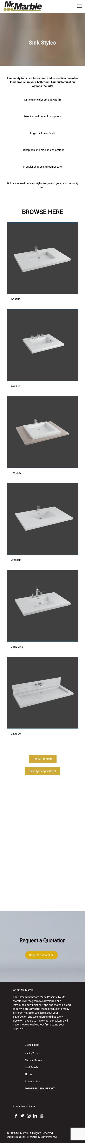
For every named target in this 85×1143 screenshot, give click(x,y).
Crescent (16, 559)
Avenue (15, 386)
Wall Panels (31, 1067)
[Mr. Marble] (23, 6)
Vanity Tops (32, 1053)
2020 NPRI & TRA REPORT (40, 1088)
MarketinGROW (49, 1137)
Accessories (32, 1081)
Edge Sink (17, 646)
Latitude (16, 733)
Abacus (15, 298)
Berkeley (16, 472)
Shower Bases (33, 1060)
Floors (28, 1074)
